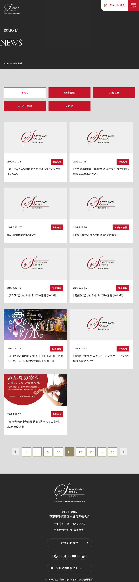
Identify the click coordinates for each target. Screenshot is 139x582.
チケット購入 (117, 5)
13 (91, 452)
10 (58, 452)
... (37, 452)
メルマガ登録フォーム (69, 568)
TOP (6, 63)
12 (80, 452)
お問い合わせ (69, 543)
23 (112, 452)
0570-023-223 (73, 524)
